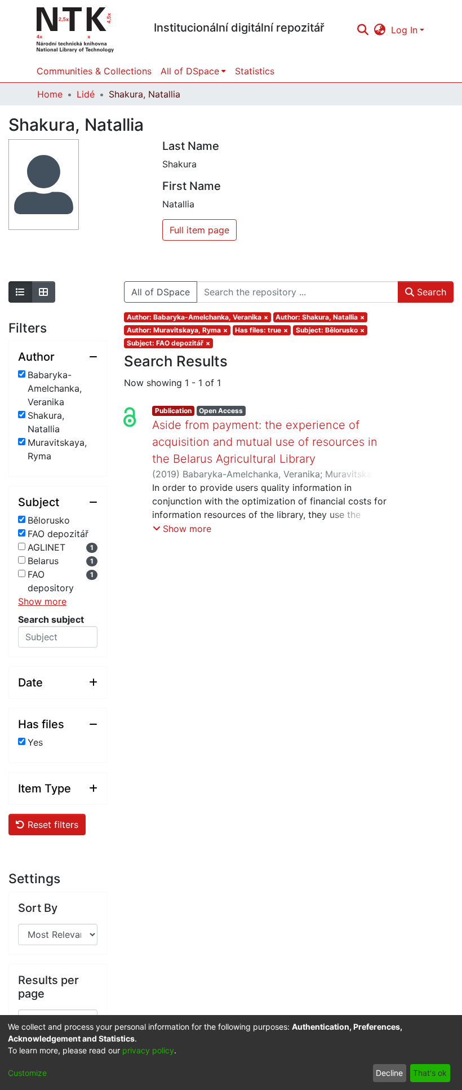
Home (50, 94)
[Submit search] (363, 30)
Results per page (48, 986)
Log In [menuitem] (404, 30)
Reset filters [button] (51, 824)
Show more (42, 601)
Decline (389, 1073)
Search (430, 292)
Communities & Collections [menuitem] (94, 71)
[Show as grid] (43, 292)
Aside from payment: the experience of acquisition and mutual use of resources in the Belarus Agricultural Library (264, 442)
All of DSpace (160, 292)
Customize (27, 1073)
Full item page (199, 230)
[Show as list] (20, 292)
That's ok (430, 1073)
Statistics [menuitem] (254, 71)
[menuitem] (380, 30)
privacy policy (148, 1050)
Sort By (37, 908)
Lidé (86, 94)
